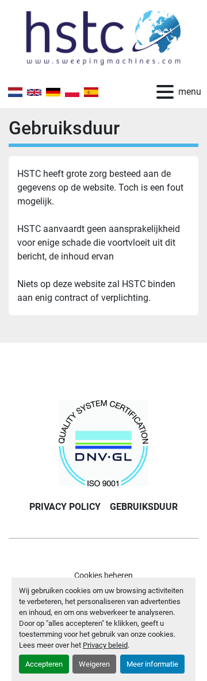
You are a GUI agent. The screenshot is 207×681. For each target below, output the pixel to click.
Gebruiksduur (144, 506)
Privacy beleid (105, 645)
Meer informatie (152, 664)
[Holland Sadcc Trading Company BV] (103, 442)
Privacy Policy (65, 506)
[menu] (165, 92)
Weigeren (94, 664)
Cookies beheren (103, 575)
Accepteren (44, 664)
